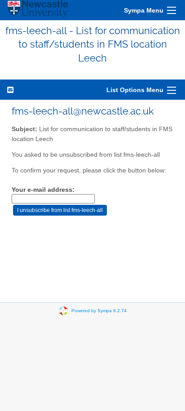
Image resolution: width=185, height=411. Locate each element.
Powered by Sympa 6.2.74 (99, 310)
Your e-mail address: (43, 189)
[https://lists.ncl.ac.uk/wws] (37, 10)
